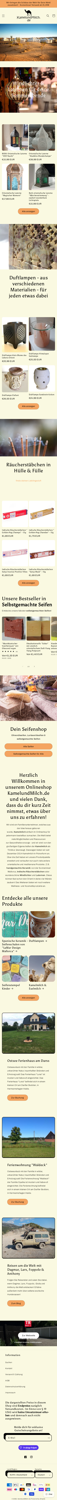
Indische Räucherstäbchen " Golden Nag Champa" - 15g (14, 531)
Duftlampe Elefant (10, 395)
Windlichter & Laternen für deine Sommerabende (28, 89)
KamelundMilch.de (24, 1499)
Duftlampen (36, 940)
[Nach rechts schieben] (34, 666)
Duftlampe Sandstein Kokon (41, 394)
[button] (3, 16)
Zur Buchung (17, 1098)
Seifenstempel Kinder (11, 986)
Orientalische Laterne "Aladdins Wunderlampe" (40, 154)
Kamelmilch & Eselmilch (37, 986)
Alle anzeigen (28, 211)
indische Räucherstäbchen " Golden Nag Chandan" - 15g (41, 531)
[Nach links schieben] (23, 666)
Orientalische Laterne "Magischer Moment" (11, 194)
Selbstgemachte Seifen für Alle (28, 754)
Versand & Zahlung (14, 1374)
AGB (7, 1381)
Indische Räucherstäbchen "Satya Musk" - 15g (41, 570)
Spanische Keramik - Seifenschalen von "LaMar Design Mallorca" (15, 946)
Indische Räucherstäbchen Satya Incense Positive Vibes (14, 570)
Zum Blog (16, 1303)
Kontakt (8, 1368)
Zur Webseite (28, 1335)
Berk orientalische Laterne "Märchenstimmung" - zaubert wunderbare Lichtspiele (41, 196)
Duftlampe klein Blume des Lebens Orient (14, 356)
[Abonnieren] (48, 1438)
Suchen (8, 1362)
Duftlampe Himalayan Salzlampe (39, 354)
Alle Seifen (28, 746)
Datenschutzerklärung (15, 1387)
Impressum (10, 1393)
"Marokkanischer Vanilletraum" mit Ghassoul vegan (10, 646)
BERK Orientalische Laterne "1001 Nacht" (14, 154)
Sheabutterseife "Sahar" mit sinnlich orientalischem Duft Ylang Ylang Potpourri (38, 647)
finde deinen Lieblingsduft (28, 481)
